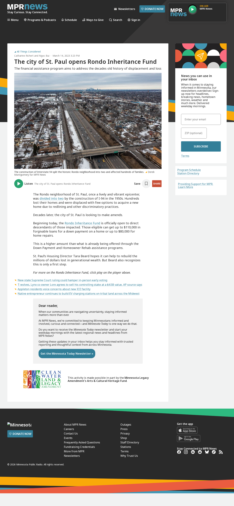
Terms (185, 156)
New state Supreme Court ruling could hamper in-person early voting (62, 280)
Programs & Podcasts (42, 19)
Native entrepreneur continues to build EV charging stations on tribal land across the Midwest (78, 293)
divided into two (52, 198)
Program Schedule (189, 169)
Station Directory (188, 173)
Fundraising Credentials (79, 447)
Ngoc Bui (44, 55)
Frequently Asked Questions (82, 442)
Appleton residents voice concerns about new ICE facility (54, 289)
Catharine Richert (24, 55)
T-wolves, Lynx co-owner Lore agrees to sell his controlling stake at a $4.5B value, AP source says (80, 285)
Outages (125, 424)
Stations (125, 447)
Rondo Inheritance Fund (82, 223)
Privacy (125, 433)
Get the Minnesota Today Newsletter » (67, 353)
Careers (69, 429)
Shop (123, 438)
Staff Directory (129, 442)
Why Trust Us (129, 456)
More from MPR (74, 451)
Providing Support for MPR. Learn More (195, 185)
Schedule (71, 19)
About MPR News (75, 424)
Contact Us (71, 433)
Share (157, 183)
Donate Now (152, 9)
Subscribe (201, 146)
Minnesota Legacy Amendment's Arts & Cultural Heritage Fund (108, 379)
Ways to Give (95, 19)
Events (68, 438)
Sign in (135, 19)
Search (117, 19)
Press (124, 429)
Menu (15, 19)
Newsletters (72, 456)
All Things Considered (29, 51)
